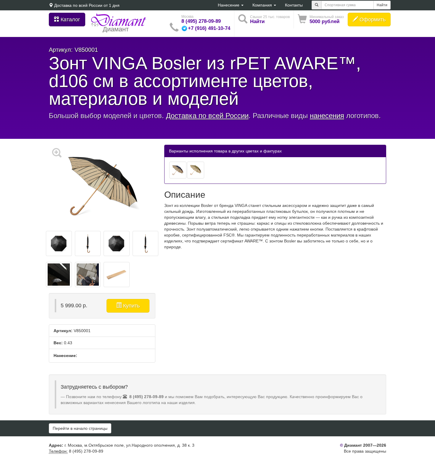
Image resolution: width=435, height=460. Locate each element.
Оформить (372, 19)
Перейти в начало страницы (80, 428)
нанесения (327, 116)
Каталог (69, 19)
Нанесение (229, 5)
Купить (131, 306)
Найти (382, 5)
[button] (321, 19)
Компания (262, 5)
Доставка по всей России (78, 5)
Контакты (294, 5)
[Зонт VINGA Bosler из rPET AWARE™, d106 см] (178, 170)
